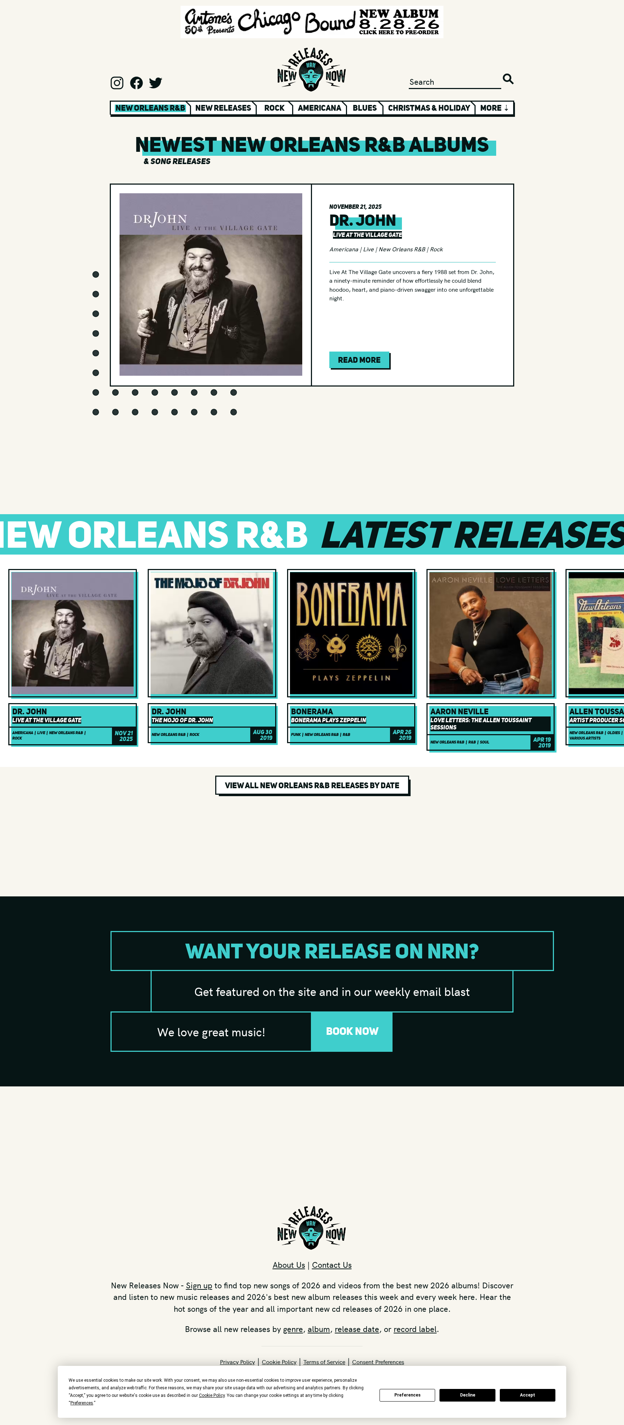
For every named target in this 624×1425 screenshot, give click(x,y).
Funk (296, 734)
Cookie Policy (279, 1362)
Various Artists (585, 738)
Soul (484, 742)
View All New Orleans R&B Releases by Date (312, 785)
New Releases (223, 108)
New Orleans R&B (401, 249)
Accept (527, 1395)
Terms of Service (324, 1362)
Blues (365, 108)
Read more (359, 360)
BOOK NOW (352, 1031)
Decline (467, 1395)
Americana (319, 108)
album (319, 1328)
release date (357, 1328)
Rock (274, 108)
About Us (289, 1264)
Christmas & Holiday (429, 108)
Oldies (613, 733)
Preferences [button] (81, 1403)
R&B (346, 734)
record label (415, 1328)
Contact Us (332, 1264)
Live (368, 249)
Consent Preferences (378, 1362)
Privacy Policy (237, 1362)
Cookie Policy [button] (212, 1395)
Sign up (199, 1285)
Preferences (407, 1395)
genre (293, 1328)
